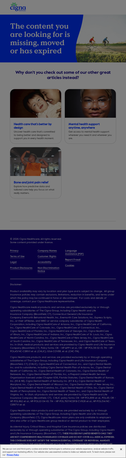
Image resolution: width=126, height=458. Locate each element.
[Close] (121, 449)
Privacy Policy (13, 455)
